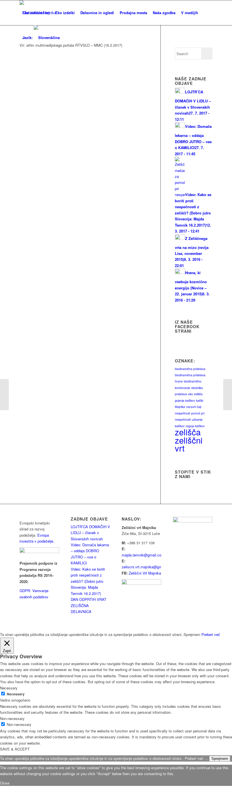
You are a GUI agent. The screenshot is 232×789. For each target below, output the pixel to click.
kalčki (199, 400)
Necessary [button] (9, 688)
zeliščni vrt (189, 444)
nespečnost (182, 413)
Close (4, 783)
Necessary (16, 694)
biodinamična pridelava (190, 369)
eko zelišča (195, 394)
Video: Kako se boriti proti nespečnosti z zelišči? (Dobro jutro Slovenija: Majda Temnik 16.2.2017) (88, 581)
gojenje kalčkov (185, 400)
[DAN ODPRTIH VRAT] (4, 394)
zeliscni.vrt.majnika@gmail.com (148, 566)
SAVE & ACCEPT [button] (15, 749)
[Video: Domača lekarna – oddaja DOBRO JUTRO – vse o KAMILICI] (227, 394)
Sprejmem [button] (192, 634)
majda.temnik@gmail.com (143, 555)
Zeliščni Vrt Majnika (145, 573)
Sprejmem (219, 758)
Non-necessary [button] (12, 718)
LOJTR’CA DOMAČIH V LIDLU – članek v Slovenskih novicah (90, 532)
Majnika (180, 407)
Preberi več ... (196, 758)
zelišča (188, 432)
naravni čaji (193, 407)
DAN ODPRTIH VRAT (88, 599)
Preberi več (210, 634)
